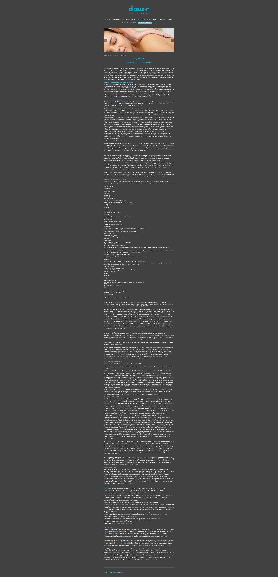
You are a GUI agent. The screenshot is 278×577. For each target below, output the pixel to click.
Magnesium (123, 55)
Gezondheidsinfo (113, 55)
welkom (106, 55)
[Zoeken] (155, 23)
